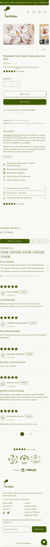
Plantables (26, 543)
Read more (7, 156)
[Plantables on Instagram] (4, 513)
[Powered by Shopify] (28, 12)
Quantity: (7, 78)
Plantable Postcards (12, 135)
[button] (33, 12)
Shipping (17, 67)
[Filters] (40, 241)
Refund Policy (30, 506)
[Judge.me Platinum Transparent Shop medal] (13, 459)
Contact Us (7, 506)
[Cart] (39, 12)
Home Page (8, 503)
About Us (7, 509)
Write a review (14, 241)
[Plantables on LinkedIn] (8, 513)
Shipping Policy (31, 515)
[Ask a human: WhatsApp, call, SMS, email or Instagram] (44, 542)
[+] (17, 84)
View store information (15, 113)
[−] (6, 84)
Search (27, 503)
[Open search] (33, 241)
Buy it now (24, 102)
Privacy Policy (30, 509)
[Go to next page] (31, 434)
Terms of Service (31, 512)
